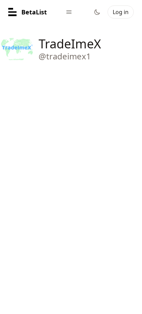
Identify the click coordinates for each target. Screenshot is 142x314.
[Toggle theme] (97, 12)
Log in (121, 12)
